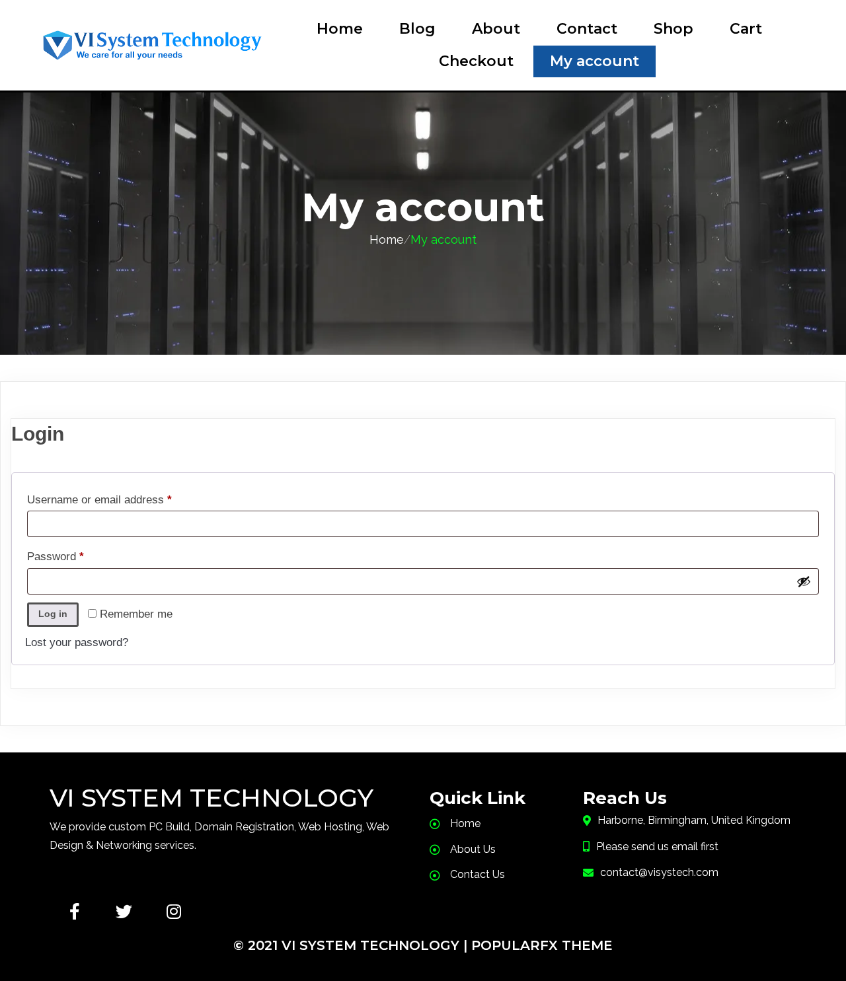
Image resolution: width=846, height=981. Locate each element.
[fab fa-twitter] (123, 911)
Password (77, 556)
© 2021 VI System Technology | (352, 945)
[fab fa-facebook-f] (74, 911)
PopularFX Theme (542, 945)
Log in (52, 613)
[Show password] (803, 581)
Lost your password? (76, 642)
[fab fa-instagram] (173, 911)
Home (386, 239)
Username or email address (121, 499)
